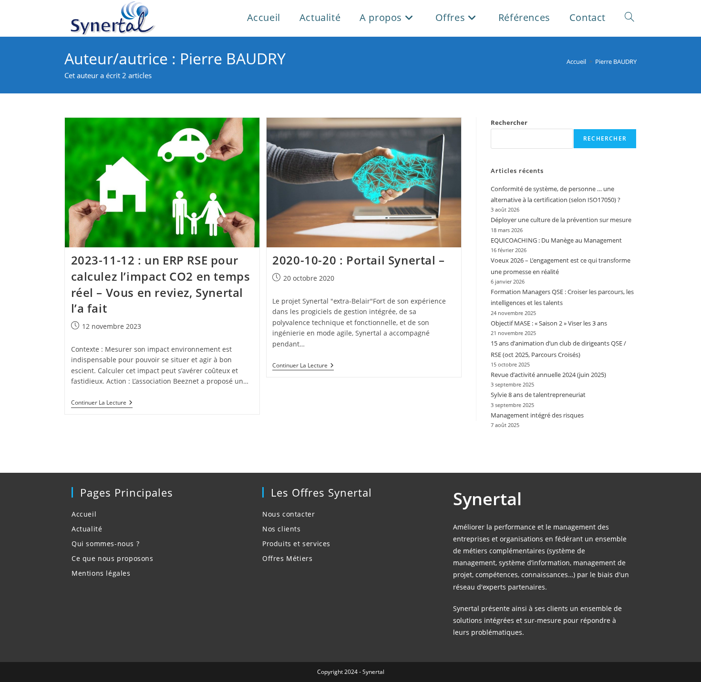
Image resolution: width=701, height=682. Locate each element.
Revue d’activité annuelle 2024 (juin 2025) (548, 374)
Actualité (87, 528)
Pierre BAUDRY (616, 61)
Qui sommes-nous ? (105, 543)
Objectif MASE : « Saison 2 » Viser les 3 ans (549, 323)
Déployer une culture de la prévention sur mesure (561, 219)
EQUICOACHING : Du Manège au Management (556, 240)
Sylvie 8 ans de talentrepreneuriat (538, 394)
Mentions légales (101, 573)
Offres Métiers (287, 558)
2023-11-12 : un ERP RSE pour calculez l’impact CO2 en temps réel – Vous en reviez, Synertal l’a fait (160, 284)
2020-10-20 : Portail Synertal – (358, 260)
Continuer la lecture (102, 403)
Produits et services (296, 543)
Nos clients (281, 528)
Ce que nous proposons (113, 558)
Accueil (84, 514)
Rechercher (509, 122)
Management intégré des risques (537, 415)
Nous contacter (288, 514)
